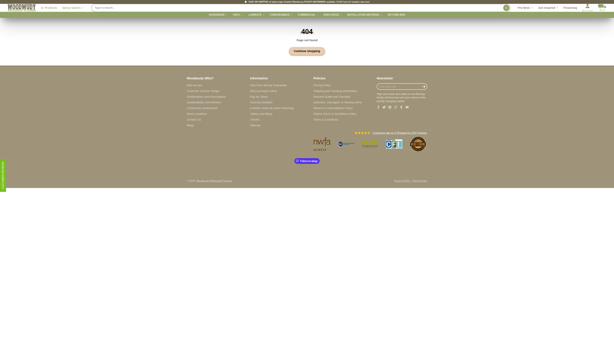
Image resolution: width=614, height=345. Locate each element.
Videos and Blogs (261, 113)
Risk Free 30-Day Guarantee (268, 85)
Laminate (255, 14)
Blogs (190, 125)
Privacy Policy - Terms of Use (410, 181)
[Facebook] (378, 107)
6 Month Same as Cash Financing (271, 108)
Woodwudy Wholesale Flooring (214, 181)
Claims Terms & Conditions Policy (334, 113)
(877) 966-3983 (396, 14)
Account (587, 8)
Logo (22, 8)
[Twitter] (384, 107)
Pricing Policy (322, 85)
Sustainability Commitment (204, 102)
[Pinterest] (389, 107)
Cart (602, 8)
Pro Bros (524, 7)
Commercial (306, 14)
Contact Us (194, 119)
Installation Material (363, 14)
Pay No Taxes (259, 96)
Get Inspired (546, 7)
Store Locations (197, 113)
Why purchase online (263, 91)
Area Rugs (331, 14)
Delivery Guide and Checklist (331, 96)
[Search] (506, 8)
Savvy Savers (71, 7)
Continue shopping (307, 51)
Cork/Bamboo (280, 14)
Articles (255, 119)
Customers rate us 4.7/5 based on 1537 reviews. (400, 133)
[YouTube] (407, 107)
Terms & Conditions (325, 119)
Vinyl (236, 14)
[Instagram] (395, 107)
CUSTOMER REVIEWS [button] (3, 175)
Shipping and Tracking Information (335, 91)
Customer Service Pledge (203, 91)
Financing (570, 7)
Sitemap (255, 125)
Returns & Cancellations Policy (333, 108)
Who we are (194, 85)
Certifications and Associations (206, 96)
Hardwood (217, 14)
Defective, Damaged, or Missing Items (337, 102)
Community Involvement (202, 108)
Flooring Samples (261, 102)
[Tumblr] (401, 107)
